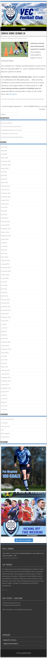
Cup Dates (4, 423)
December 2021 (6, 306)
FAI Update (13, 94)
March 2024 (4, 218)
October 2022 (5, 275)
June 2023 (4, 246)
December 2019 (6, 377)
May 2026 (4, 150)
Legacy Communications (10, 643)
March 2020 (4, 367)
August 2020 (5, 353)
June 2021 (4, 328)
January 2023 (5, 264)
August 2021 (5, 321)
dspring (25, 38)
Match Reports (5, 433)
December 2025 (6, 161)
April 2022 (4, 292)
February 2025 (5, 186)
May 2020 (4, 363)
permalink (41, 99)
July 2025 (4, 172)
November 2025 (6, 165)
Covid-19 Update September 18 (11, 106)
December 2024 (6, 193)
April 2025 (4, 179)
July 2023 (4, 243)
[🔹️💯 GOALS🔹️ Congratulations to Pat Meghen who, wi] (23, 468)
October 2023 (5, 232)
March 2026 (4, 158)
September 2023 (6, 236)
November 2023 (6, 228)
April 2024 (4, 214)
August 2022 (5, 278)
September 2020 (6, 349)
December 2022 (6, 267)
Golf (2, 430)
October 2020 (5, 345)
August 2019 (5, 391)
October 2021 (5, 313)
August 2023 (5, 239)
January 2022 (5, 303)
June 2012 (4, 409)
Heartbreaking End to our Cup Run (11, 130)
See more (5, 590)
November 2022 (6, 271)
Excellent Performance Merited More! (12, 137)
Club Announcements (22, 99)
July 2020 (4, 356)
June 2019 (4, 399)
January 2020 (5, 374)
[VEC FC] (23, 23)
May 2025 (4, 175)
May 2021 (4, 331)
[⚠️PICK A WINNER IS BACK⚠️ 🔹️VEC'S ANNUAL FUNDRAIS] (23, 514)
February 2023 (5, 260)
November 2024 (6, 197)
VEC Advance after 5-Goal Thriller (11, 126)
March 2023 (4, 257)
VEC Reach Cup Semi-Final (9, 133)
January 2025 (5, 189)
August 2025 (5, 168)
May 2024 (4, 211)
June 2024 (4, 207)
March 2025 (4, 182)
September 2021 (6, 317)
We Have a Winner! (7, 123)
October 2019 (5, 384)
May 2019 (4, 402)
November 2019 (6, 381)
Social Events (5, 437)
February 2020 (5, 370)
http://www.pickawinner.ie (10, 558)
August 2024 (5, 204)
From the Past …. (6, 426)
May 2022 (4, 289)
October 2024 (5, 200)
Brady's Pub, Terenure (9, 640)
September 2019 (6, 388)
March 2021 (4, 338)
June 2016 (4, 406)
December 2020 (6, 342)
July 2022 (4, 282)
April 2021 (4, 335)
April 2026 (4, 154)
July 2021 (4, 324)
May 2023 (4, 250)
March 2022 (4, 296)
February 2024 (5, 221)
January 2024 (5, 225)
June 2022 (4, 285)
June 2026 (4, 147)
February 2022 (5, 299)
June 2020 (4, 360)
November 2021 (6, 310)
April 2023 (4, 253)
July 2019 (4, 395)
